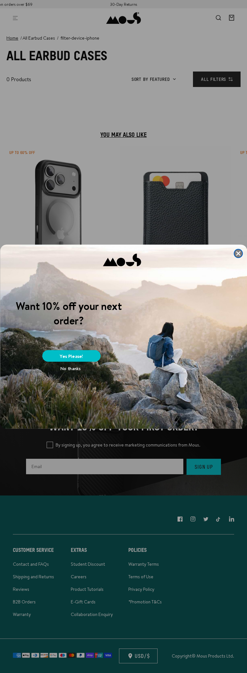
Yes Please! (71, 355)
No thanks (70, 368)
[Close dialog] (238, 253)
